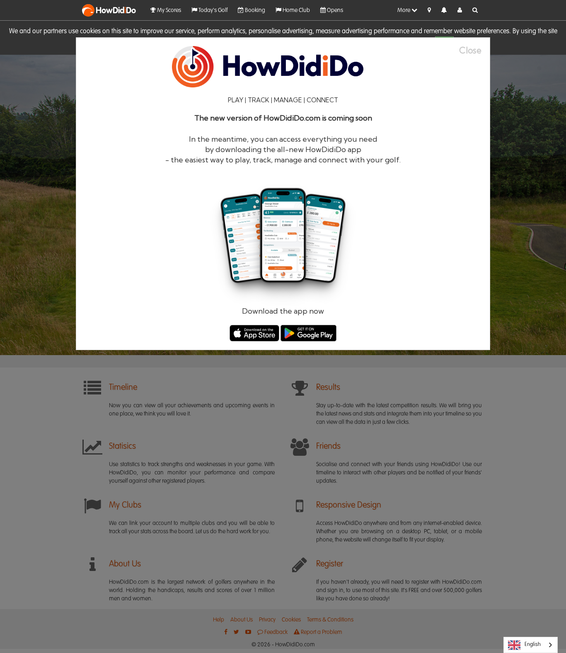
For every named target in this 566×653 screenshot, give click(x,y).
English (533, 644)
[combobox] (530, 645)
